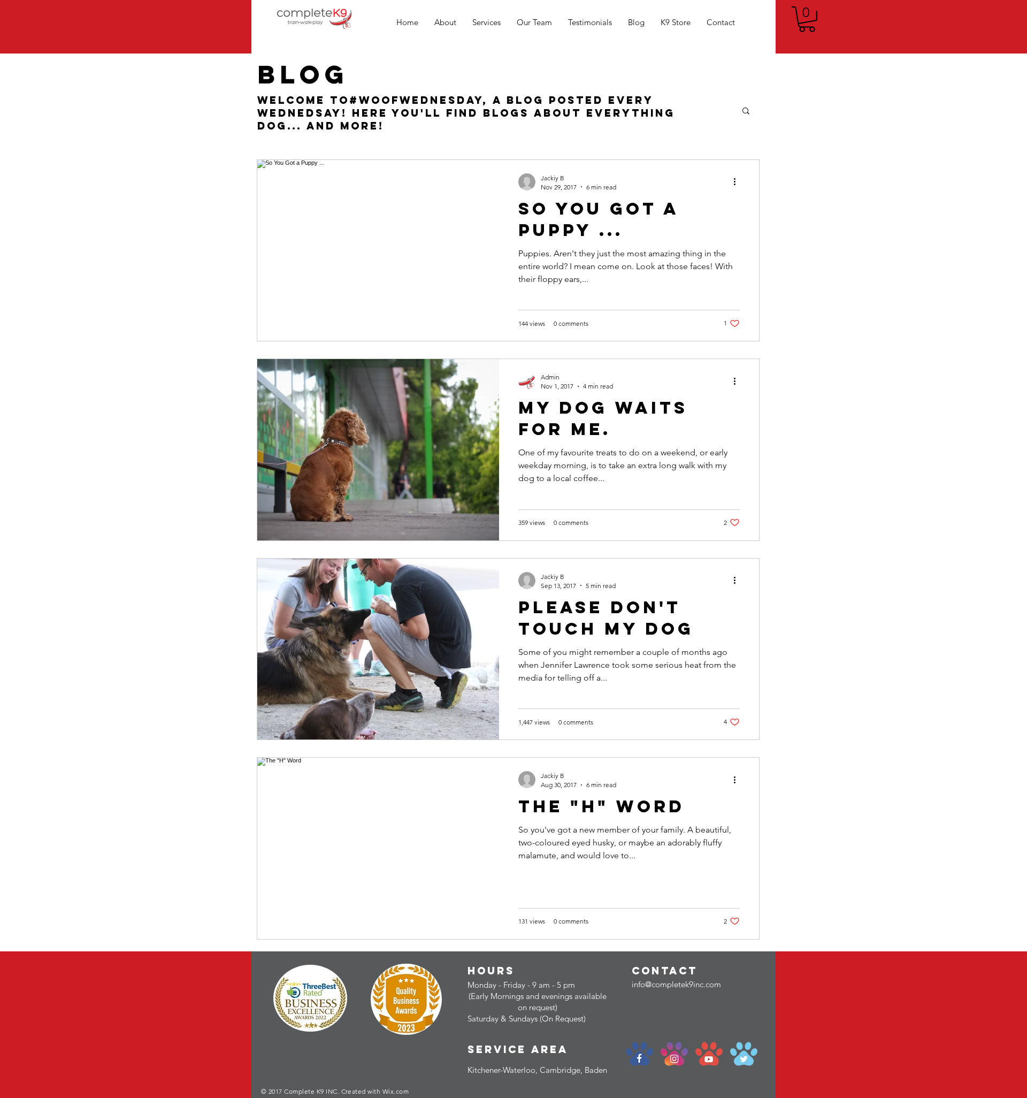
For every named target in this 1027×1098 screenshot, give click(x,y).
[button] (746, 111)
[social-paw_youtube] (709, 1054)
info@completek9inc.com (676, 984)
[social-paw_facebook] (639, 1054)
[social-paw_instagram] (674, 1054)
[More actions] (738, 182)
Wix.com (395, 1091)
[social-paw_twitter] (743, 1054)
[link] (807, 19)
